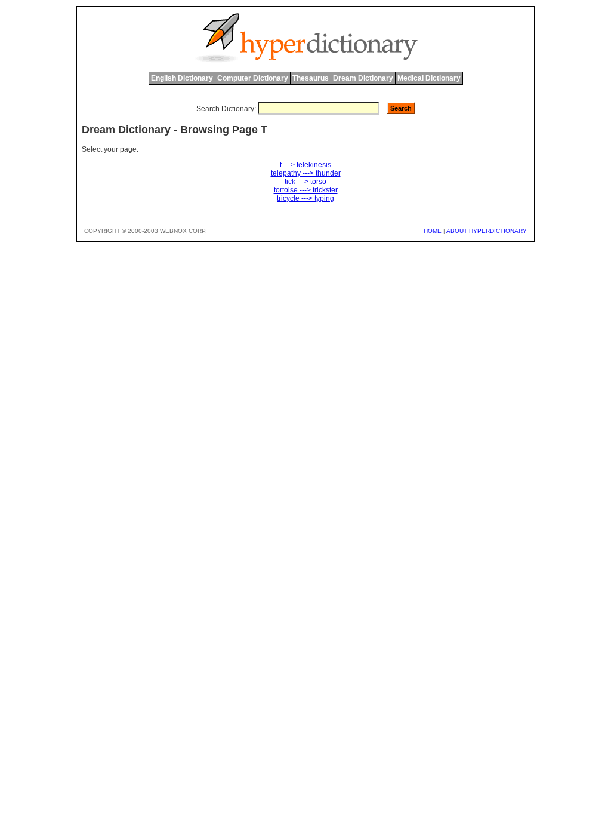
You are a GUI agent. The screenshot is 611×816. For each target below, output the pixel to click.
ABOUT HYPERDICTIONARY (486, 231)
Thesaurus (310, 78)
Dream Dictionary (363, 78)
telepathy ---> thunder (306, 173)
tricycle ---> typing (305, 198)
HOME (433, 231)
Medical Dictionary (429, 78)
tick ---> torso (305, 181)
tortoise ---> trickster (306, 190)
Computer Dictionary (252, 78)
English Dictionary (182, 78)
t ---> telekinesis (305, 165)
